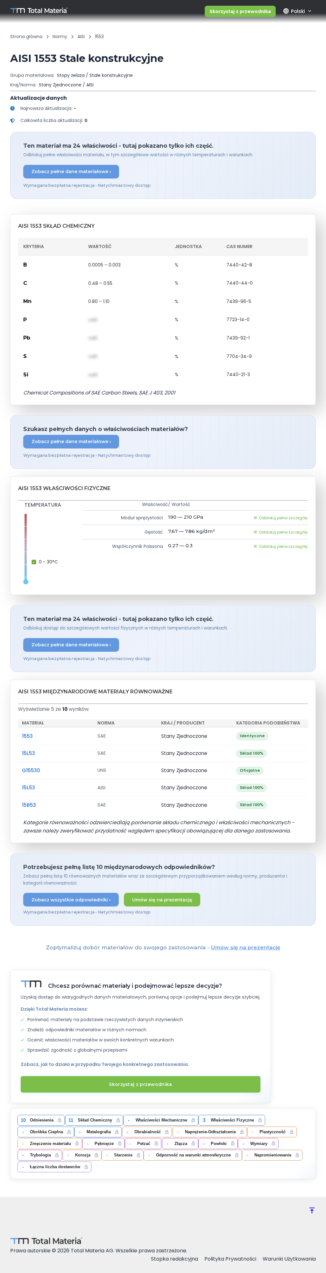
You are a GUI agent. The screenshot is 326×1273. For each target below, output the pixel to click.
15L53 (28, 753)
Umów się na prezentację (162, 900)
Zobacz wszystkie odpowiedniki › (71, 900)
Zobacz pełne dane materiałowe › (71, 171)
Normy (60, 36)
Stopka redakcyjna (174, 1259)
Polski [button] (294, 11)
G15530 (31, 770)
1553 (27, 736)
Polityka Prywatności (230, 1259)
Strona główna (26, 36)
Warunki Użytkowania (289, 1259)
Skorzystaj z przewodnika (240, 11)
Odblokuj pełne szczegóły (283, 518)
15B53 (29, 805)
